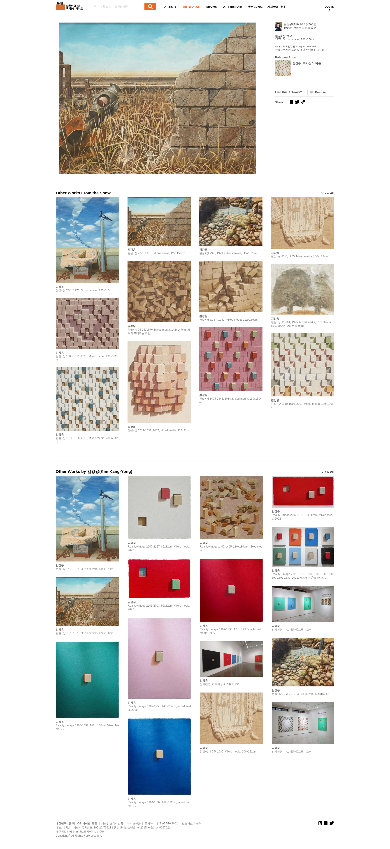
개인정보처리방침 (112, 823)
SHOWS (211, 6)
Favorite (320, 92)
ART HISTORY (233, 6)
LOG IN (329, 6)
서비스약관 (134, 823)
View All (327, 193)
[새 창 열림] (291, 102)
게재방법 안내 (276, 6)
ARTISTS (170, 6)
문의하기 (150, 823)
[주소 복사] (303, 102)
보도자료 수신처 (192, 823)
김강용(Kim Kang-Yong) (300, 24)
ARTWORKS (191, 6)
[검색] (150, 6)
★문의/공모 (255, 6)
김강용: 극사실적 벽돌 (306, 63)
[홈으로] (70, 4)
